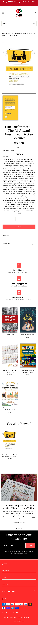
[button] (19, 235)
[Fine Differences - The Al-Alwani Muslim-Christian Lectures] (10, 440)
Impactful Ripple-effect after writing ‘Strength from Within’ (19, 506)
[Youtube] (17, 612)
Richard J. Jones (9, 151)
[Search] (34, 23)
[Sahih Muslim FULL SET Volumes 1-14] (10, 355)
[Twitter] (10, 612)
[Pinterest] (13, 612)
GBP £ (5, 598)
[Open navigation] (8, 12)
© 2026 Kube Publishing (9, 617)
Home (3, 33)
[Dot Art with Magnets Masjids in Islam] (28, 355)
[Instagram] (6, 612)
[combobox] (19, 23)
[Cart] (35, 13)
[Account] (32, 13)
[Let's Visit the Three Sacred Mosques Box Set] (10, 393)
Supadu (22, 621)
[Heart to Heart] (10, 320)
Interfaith (10, 33)
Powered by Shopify (23, 617)
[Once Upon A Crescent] (28, 320)
